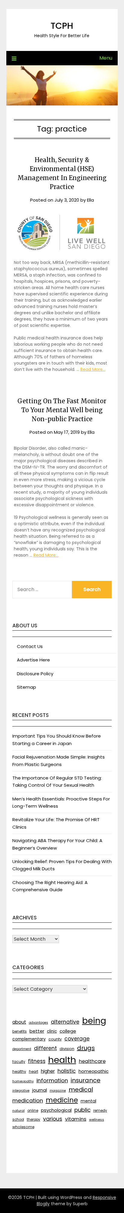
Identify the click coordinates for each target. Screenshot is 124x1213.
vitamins (75, 1119)
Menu (105, 58)
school (18, 1119)
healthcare (92, 1061)
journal (39, 1090)
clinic (52, 1031)
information (52, 1080)
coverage (77, 1038)
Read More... (92, 369)
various (52, 1119)
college (68, 1031)
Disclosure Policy (35, 673)
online (32, 1110)
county (55, 1039)
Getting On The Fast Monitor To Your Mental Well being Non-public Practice (61, 410)
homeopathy (23, 1081)
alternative (65, 1021)
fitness (36, 1061)
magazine (58, 1090)
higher (48, 1071)
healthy (19, 1071)
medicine (62, 1100)
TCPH (62, 26)
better (36, 1031)
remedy (100, 1110)
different (45, 1048)
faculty (18, 1061)
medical (81, 1089)
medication (27, 1100)
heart (33, 1071)
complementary (29, 1039)
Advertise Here (33, 660)
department (21, 1049)
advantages (38, 1022)
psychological (56, 1110)
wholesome (23, 1126)
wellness (96, 1119)
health (62, 1060)
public (82, 1110)
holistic (66, 1071)
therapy (33, 1119)
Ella (90, 200)
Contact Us (30, 646)
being (94, 1021)
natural (18, 1110)
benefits (19, 1031)
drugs (86, 1048)
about (19, 1022)
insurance (86, 1080)
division (67, 1049)
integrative (20, 1090)
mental (88, 1101)
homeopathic (94, 1071)
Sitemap (26, 687)
